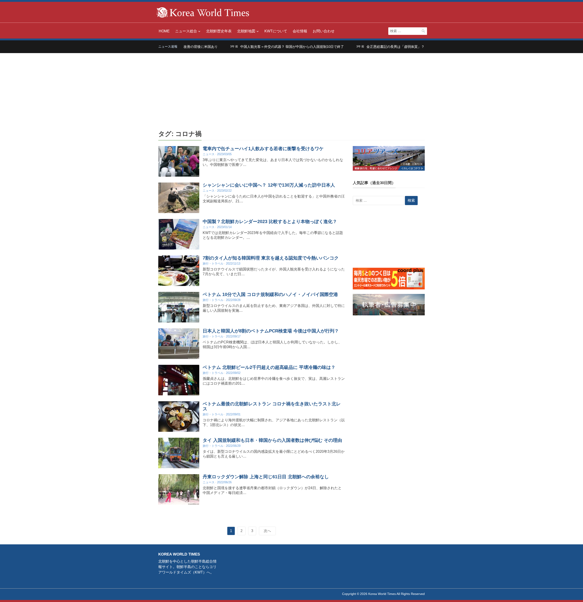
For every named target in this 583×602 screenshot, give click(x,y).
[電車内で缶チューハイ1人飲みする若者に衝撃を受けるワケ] (178, 161)
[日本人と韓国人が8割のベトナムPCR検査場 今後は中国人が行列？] (178, 343)
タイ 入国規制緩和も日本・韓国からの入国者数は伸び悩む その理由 (272, 440)
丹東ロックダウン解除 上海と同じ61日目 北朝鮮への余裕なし (266, 476)
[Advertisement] (291, 87)
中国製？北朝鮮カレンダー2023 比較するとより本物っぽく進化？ (270, 221)
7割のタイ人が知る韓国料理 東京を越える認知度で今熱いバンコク (271, 257)
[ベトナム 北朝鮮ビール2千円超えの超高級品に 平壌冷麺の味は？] (178, 380)
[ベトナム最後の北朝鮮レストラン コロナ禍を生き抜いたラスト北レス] (178, 416)
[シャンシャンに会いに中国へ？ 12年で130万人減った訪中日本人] (178, 198)
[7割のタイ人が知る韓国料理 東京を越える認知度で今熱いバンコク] (178, 271)
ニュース (209, 154)
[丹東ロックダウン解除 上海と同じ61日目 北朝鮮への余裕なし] (178, 489)
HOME (164, 31)
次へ (267, 531)
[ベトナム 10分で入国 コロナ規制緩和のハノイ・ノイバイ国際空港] (178, 307)
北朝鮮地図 (246, 31)
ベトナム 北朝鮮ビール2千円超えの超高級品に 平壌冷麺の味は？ (269, 367)
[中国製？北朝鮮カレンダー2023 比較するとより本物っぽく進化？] (178, 234)
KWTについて (275, 31)
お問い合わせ (324, 31)
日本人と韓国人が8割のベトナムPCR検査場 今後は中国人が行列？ (271, 330)
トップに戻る (568, 593)
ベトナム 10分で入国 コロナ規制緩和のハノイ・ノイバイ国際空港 (270, 294)
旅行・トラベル (213, 263)
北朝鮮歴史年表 (219, 31)
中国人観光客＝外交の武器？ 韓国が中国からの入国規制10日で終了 (276, 47)
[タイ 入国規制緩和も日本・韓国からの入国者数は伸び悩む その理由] (178, 453)
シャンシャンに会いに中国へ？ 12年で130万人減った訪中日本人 (269, 185)
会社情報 (300, 31)
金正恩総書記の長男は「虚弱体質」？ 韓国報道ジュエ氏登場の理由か (403, 47)
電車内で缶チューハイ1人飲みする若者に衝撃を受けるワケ (263, 148)
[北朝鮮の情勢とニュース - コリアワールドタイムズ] (202, 12)
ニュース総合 (186, 31)
